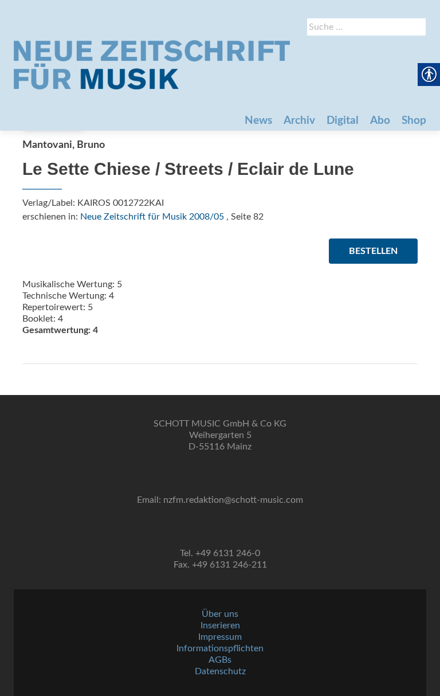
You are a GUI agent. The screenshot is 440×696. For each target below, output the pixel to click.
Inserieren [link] (220, 625)
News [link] (258, 120)
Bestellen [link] (373, 251)
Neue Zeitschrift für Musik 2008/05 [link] (152, 216)
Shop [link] (414, 120)
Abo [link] (380, 120)
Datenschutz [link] (220, 671)
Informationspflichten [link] (220, 648)
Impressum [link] (220, 637)
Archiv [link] (299, 120)
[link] (152, 65)
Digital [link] (343, 120)
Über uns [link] (220, 614)
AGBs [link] (220, 659)
